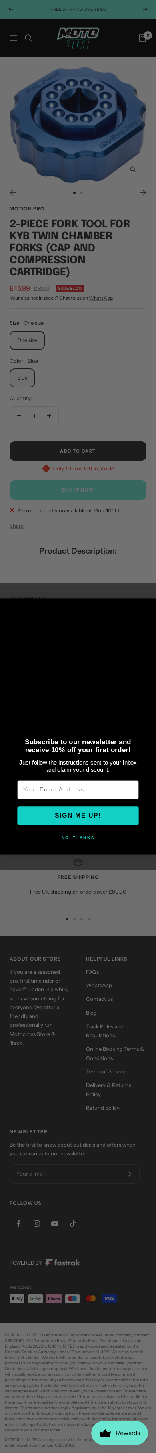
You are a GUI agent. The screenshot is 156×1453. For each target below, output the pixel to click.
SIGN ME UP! (78, 815)
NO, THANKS (78, 838)
